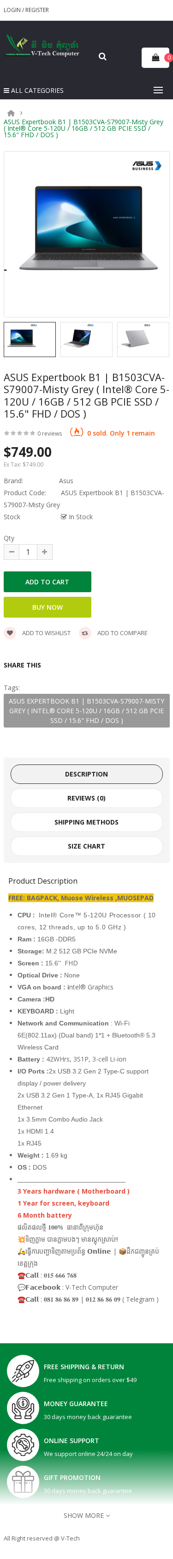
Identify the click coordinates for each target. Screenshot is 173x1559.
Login (13, 10)
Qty (9, 538)
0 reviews (49, 433)
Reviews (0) (86, 798)
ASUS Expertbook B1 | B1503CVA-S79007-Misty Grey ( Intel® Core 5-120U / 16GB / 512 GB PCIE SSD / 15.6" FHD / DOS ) (83, 128)
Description (86, 774)
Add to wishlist (46, 633)
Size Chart (86, 846)
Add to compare (122, 633)
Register (37, 10)
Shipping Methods (86, 822)
